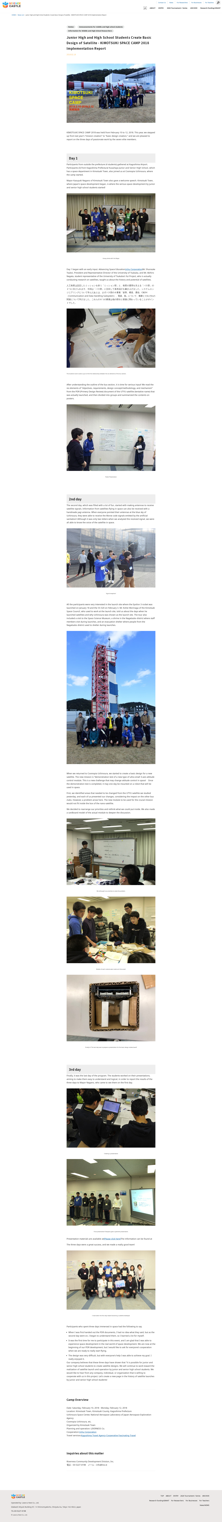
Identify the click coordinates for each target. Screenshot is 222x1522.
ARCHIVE (193, 8)
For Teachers (209, 3)
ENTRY (175, 1496)
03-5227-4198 (20, 1511)
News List (21, 15)
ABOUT (152, 8)
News (171, 3)
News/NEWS (204, 1505)
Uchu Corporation (133, 269)
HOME (14, 15)
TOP (162, 1496)
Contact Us (162, 3)
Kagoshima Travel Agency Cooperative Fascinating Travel (108, 1435)
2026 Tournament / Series (177, 8)
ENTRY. (161, 8)
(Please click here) (112, 1238)
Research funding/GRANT (210, 8)
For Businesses (196, 3)
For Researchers (182, 3)
